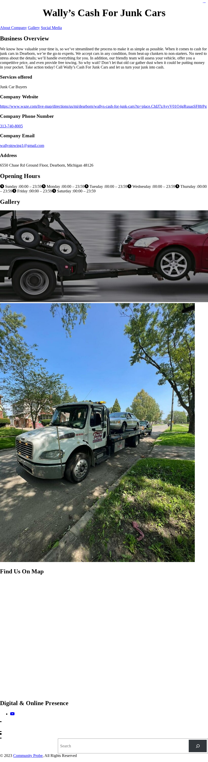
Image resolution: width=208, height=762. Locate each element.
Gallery (34, 28)
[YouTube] (12, 714)
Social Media (51, 28)
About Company (13, 28)
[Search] (198, 746)
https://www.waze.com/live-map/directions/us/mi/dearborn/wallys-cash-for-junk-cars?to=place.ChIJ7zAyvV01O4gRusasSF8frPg (103, 106)
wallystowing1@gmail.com (22, 145)
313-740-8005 (11, 126)
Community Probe (28, 755)
